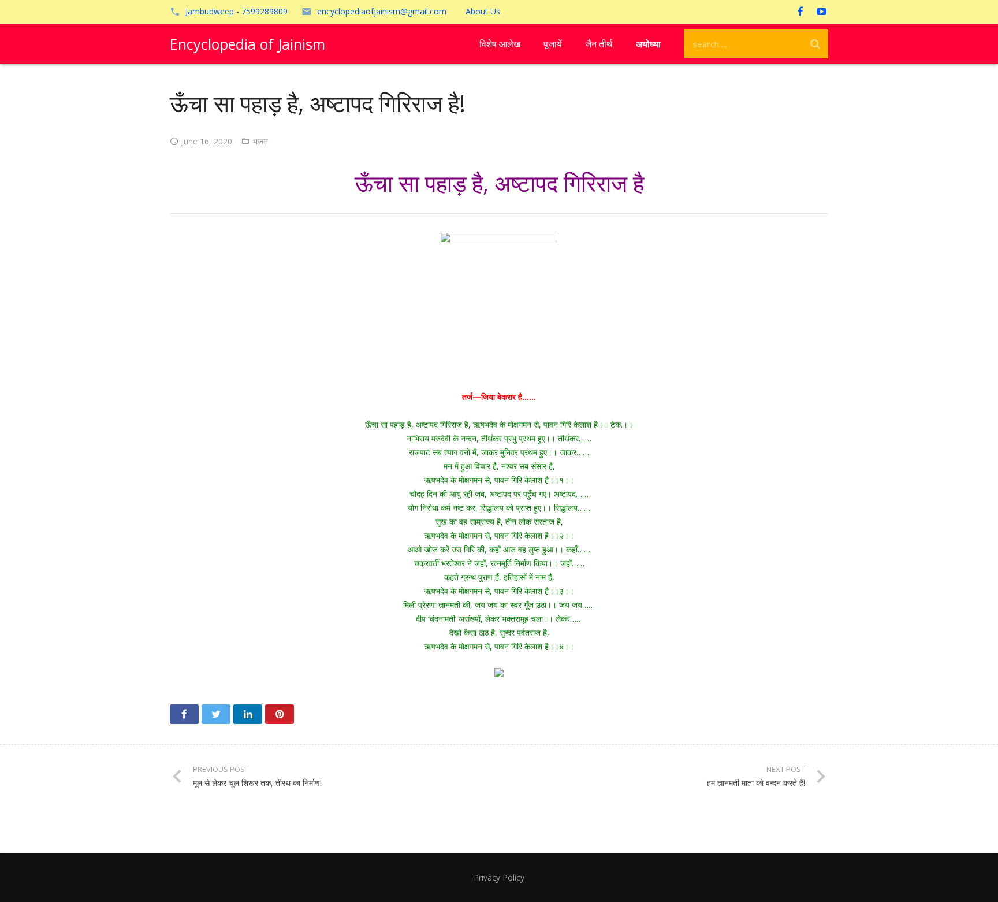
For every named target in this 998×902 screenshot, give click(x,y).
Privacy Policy (499, 877)
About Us (483, 11)
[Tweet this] (216, 714)
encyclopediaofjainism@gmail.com (381, 11)
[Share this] (184, 714)
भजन (260, 141)
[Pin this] (279, 714)
